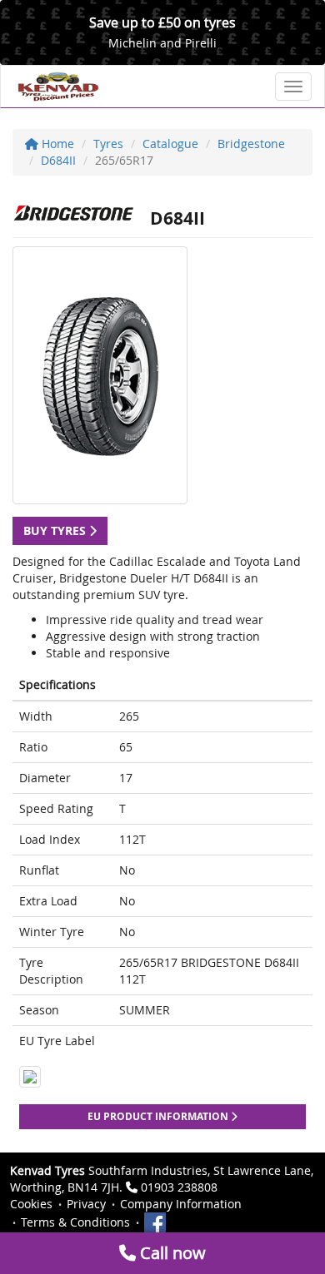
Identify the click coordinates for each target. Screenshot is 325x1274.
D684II (58, 160)
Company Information (181, 1204)
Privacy (86, 1204)
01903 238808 (179, 1187)
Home (56, 143)
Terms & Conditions (75, 1222)
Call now (171, 1253)
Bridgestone (251, 143)
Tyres (108, 143)
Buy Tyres (56, 530)
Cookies (31, 1204)
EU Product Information (159, 1116)
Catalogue (170, 143)
